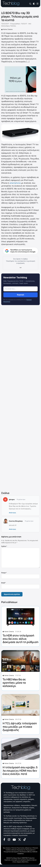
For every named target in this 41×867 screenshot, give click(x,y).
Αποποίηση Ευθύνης (26, 851)
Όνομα (4, 573)
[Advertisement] (20, 398)
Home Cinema (8, 29)
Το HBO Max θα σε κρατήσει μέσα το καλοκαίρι (14, 682)
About (19, 858)
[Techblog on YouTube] (14, 839)
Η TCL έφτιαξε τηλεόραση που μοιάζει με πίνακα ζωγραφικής (20, 726)
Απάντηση (12, 512)
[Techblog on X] (19, 839)
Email (3, 583)
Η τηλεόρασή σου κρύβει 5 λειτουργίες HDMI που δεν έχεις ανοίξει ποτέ (20, 770)
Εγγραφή (20, 295)
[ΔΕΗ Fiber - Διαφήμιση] (20, 79)
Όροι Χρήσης (7, 848)
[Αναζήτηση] (30, 3)
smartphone (15, 183)
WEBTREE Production (28, 858)
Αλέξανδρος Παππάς (8, 26)
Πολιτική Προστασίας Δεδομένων (22, 848)
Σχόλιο (4, 546)
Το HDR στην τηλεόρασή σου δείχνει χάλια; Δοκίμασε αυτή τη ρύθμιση (20, 639)
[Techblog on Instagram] (9, 839)
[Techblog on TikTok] (24, 839)
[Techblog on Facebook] (4, 839)
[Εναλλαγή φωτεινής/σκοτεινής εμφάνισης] (34, 3)
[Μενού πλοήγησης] (37, 3)
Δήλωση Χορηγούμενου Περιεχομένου (23, 850)
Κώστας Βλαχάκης (16, 521)
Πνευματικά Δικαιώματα (11, 851)
